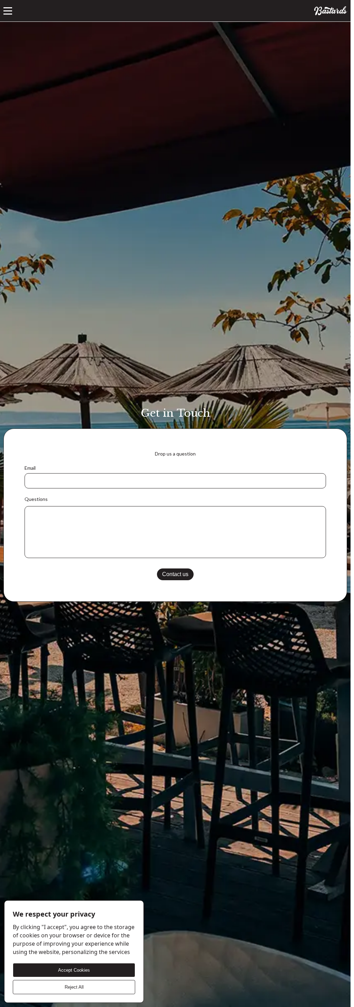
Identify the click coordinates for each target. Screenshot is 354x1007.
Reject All (74, 987)
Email (30, 468)
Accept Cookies (74, 970)
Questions (36, 499)
